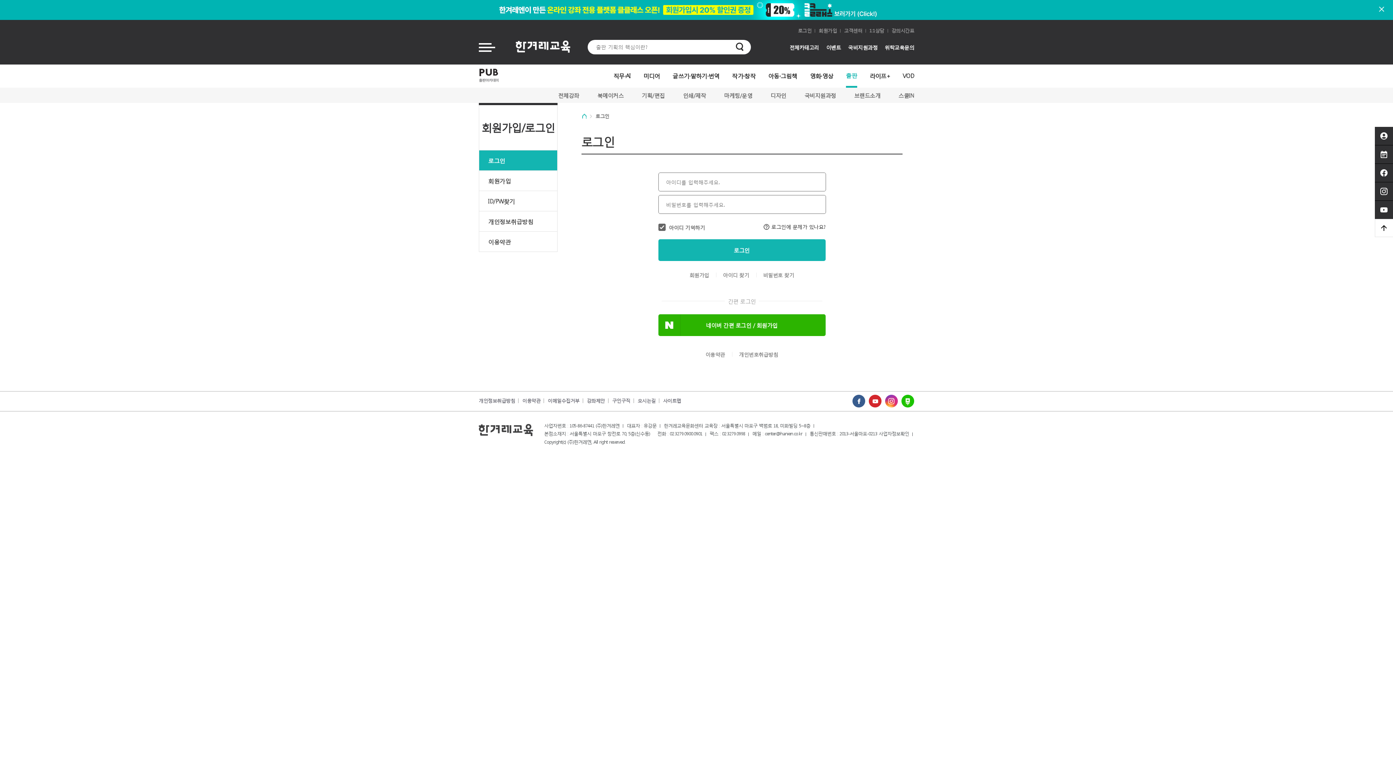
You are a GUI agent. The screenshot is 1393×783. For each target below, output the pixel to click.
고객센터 (853, 31)
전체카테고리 (804, 47)
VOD (908, 75)
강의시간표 (903, 31)
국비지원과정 (863, 47)
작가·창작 (744, 75)
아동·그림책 (782, 75)
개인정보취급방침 (510, 221)
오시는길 (647, 401)
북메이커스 (610, 95)
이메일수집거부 (564, 401)
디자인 (778, 95)
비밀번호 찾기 (778, 275)
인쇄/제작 (694, 95)
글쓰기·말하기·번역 (696, 75)
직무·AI (622, 75)
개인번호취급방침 (758, 354)
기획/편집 (653, 95)
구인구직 (621, 401)
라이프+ (880, 75)
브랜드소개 (867, 95)
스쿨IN (906, 95)
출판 (851, 75)
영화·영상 (822, 75)
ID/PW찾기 (501, 201)
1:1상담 (877, 31)
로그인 (805, 31)
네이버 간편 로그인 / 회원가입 (742, 325)
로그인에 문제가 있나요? (798, 226)
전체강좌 (568, 95)
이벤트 (833, 47)
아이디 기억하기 (687, 227)
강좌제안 (596, 401)
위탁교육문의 (899, 47)
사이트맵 (672, 401)
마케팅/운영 (738, 95)
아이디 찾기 (736, 275)
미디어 (652, 75)
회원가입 (828, 31)
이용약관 (499, 241)
